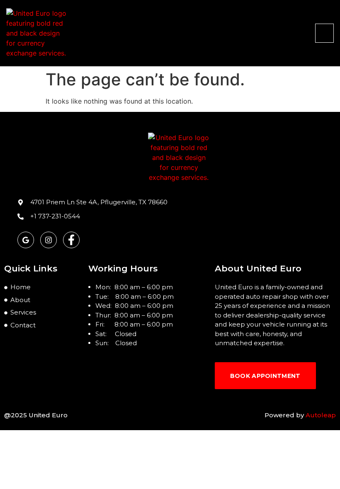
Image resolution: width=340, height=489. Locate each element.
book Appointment (265, 376)
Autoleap (321, 415)
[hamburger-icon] (324, 33)
